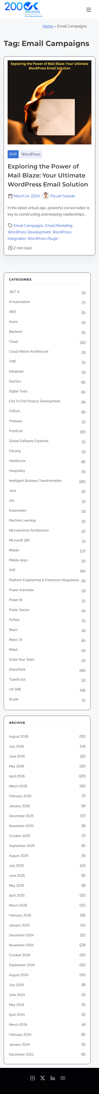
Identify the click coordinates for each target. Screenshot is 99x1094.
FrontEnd (16, 431)
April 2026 (17, 776)
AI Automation (19, 302)
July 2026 (16, 746)
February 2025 (20, 915)
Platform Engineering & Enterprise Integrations (44, 580)
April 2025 (17, 895)
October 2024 (19, 955)
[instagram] (32, 1079)
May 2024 (16, 1005)
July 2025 (16, 866)
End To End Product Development (34, 401)
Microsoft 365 (19, 540)
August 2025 (18, 856)
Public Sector (19, 610)
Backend (15, 331)
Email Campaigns (28, 225)
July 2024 (16, 985)
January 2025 (19, 925)
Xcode (13, 699)
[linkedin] (52, 1079)
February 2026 (20, 796)
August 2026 (18, 736)
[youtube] (63, 1079)
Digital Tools (18, 391)
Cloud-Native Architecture (28, 351)
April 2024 (17, 1015)
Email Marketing (58, 225)
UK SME (15, 689)
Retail (13, 649)
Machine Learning (22, 520)
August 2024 (18, 975)
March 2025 (18, 905)
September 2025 (22, 846)
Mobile (14, 550)
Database (16, 371)
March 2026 (18, 786)
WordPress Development (29, 232)
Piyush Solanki (62, 196)
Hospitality (17, 471)
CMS (12, 361)
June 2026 (17, 756)
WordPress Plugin (42, 238)
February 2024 (20, 1034)
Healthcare (17, 461)
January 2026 (19, 806)
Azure (13, 322)
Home (48, 26)
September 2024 (22, 965)
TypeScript (17, 679)
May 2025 (16, 885)
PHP (13, 154)
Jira (11, 500)
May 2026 (16, 766)
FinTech (14, 411)
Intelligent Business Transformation (35, 481)
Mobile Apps (18, 560)
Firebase (15, 421)
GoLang (15, 451)
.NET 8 (14, 292)
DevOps (15, 381)
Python (14, 620)
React (13, 630)
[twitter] (42, 1079)
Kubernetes (17, 510)
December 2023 (21, 1054)
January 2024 (19, 1044)
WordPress (31, 154)
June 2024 (17, 995)
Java (12, 490)
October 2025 (19, 836)
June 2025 (17, 875)
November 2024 (21, 945)
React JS (15, 640)
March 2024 (18, 1025)
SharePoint (17, 669)
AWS (12, 312)
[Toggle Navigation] (88, 9)
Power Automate (21, 590)
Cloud (13, 341)
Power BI (15, 600)
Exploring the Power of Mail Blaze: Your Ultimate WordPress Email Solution (48, 175)
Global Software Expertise (28, 441)
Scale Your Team (21, 659)
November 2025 (21, 826)
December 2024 (21, 935)
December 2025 (21, 816)
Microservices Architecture (29, 530)
